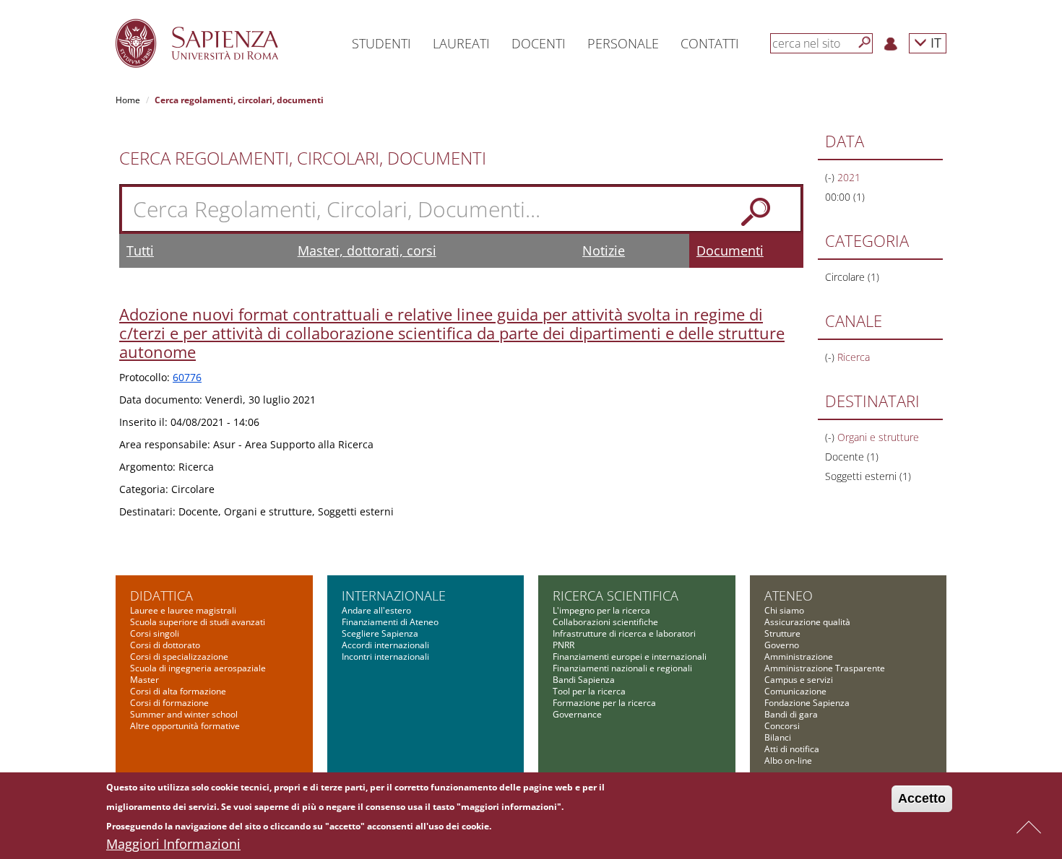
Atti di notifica (791, 749)
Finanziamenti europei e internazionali (630, 656)
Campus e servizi (798, 679)
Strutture (782, 633)
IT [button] (934, 42)
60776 (187, 377)
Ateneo (788, 595)
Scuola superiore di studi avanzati (197, 622)
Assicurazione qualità (807, 622)
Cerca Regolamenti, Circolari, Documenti (302, 158)
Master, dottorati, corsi (367, 250)
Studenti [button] (381, 43)
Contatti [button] (710, 43)
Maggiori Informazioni (173, 844)
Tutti (140, 250)
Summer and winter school (184, 714)
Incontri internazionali (385, 656)
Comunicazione (795, 691)
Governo (781, 645)
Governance (577, 714)
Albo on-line (788, 760)
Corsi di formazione (169, 703)
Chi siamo (784, 610)
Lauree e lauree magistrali (183, 610)
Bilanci (777, 737)
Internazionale (394, 595)
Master (144, 679)
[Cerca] (865, 42)
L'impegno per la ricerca (601, 610)
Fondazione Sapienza (807, 703)
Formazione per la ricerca (604, 703)
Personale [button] (623, 43)
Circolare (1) (852, 277)
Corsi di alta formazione (178, 691)
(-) (831, 177)
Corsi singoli (154, 633)
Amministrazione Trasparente (824, 668)
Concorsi (782, 726)
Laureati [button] (461, 43)
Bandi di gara (791, 714)
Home (128, 100)
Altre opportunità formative (185, 726)
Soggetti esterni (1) (868, 476)
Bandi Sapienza (584, 679)
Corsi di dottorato (165, 645)
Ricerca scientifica (615, 595)
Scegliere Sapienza (380, 633)
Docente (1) (851, 456)
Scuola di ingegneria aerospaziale (198, 668)
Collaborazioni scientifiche (605, 622)
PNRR (563, 645)
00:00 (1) (845, 197)
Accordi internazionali (385, 645)
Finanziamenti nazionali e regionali (622, 668)
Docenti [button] (538, 43)
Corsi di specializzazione (179, 656)
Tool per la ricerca (589, 691)
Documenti (730, 250)
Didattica (161, 595)
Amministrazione (798, 656)
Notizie (603, 250)
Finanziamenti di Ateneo (390, 622)
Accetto (922, 798)
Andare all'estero (376, 610)
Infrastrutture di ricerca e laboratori (624, 633)
